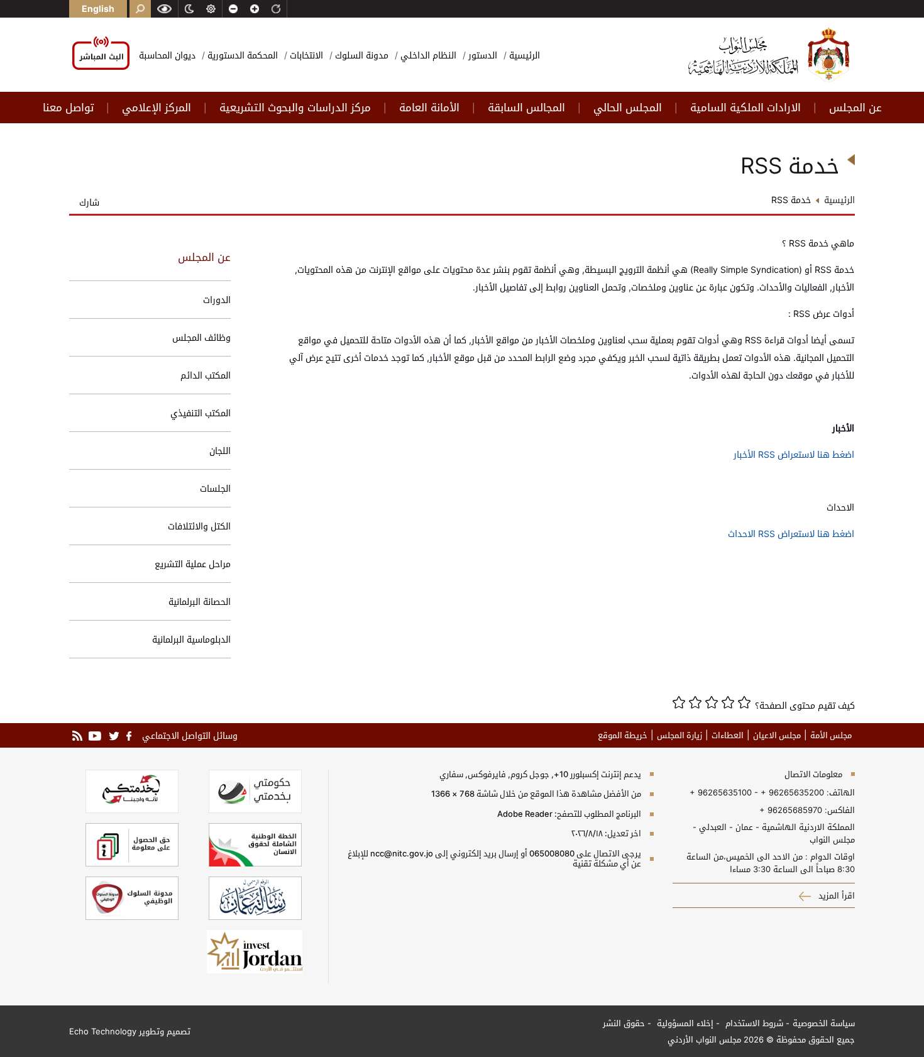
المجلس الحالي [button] (627, 107)
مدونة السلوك (360, 55)
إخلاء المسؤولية (683, 1023)
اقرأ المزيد (835, 895)
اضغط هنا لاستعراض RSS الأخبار (794, 454)
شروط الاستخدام (753, 1023)
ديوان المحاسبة (167, 55)
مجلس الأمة (831, 735)
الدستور (481, 55)
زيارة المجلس (679, 735)
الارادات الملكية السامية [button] (745, 107)
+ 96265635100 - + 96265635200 (757, 792)
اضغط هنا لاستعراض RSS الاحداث (791, 533)
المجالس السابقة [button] (526, 107)
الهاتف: (839, 792)
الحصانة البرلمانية (199, 601)
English (98, 8)
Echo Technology (102, 1031)
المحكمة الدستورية (241, 55)
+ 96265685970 (790, 810)
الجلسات (215, 488)
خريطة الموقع (622, 735)
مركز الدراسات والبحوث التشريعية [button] (295, 107)
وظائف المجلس (201, 337)
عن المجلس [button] (855, 107)
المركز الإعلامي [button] (156, 107)
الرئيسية (523, 55)
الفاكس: (840, 810)
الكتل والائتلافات (199, 526)
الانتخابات (305, 55)
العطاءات (728, 735)
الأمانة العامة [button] (429, 107)
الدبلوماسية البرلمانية (191, 639)
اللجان (220, 450)
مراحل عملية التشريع (193, 563)
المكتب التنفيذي (200, 412)
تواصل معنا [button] (68, 107)
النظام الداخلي (427, 55)
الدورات (217, 299)
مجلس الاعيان (777, 735)
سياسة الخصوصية (824, 1023)
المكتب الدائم (205, 375)
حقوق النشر (624, 1023)
